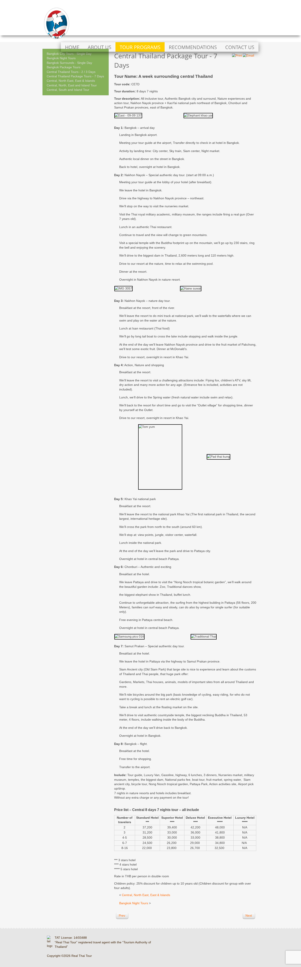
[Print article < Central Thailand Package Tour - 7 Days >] (237, 55)
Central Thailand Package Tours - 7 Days (75, 76)
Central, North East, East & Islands (71, 80)
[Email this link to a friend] (248, 55)
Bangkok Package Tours (63, 67)
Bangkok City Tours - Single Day (69, 53)
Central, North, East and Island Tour (72, 85)
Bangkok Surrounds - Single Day (69, 63)
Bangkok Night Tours (61, 58)
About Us (99, 47)
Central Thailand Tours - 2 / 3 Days (71, 72)
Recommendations (193, 47)
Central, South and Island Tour (68, 89)
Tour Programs (140, 47)
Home (72, 47)
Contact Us (239, 47)
